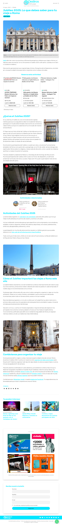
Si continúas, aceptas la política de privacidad (25, 505)
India (23, 412)
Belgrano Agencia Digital (32, 522)
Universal (6, 373)
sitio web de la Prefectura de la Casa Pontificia (26, 232)
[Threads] (16, 388)
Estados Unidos (37, 373)
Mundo (43, 412)
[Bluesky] (13, 388)
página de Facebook (37, 379)
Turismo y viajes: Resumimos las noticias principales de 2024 (49, 415)
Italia (14, 7)
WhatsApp (16, 379)
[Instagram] (40, 517)
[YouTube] (42, 517)
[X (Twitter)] (6, 388)
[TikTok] (44, 517)
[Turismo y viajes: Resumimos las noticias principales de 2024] (50, 406)
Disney (56, 371)
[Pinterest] (11, 388)
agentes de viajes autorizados (44, 360)
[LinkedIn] (9, 388)
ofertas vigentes (22, 375)
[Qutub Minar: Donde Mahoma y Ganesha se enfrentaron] (31, 406)
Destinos (7, 16)
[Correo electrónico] (18, 388)
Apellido (14, 494)
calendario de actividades (28, 217)
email (22, 379)
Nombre (14, 489)
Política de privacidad (42, 521)
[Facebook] (4, 388)
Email (13, 500)
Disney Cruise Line (26, 371)
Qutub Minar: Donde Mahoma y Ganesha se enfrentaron (29, 415)
